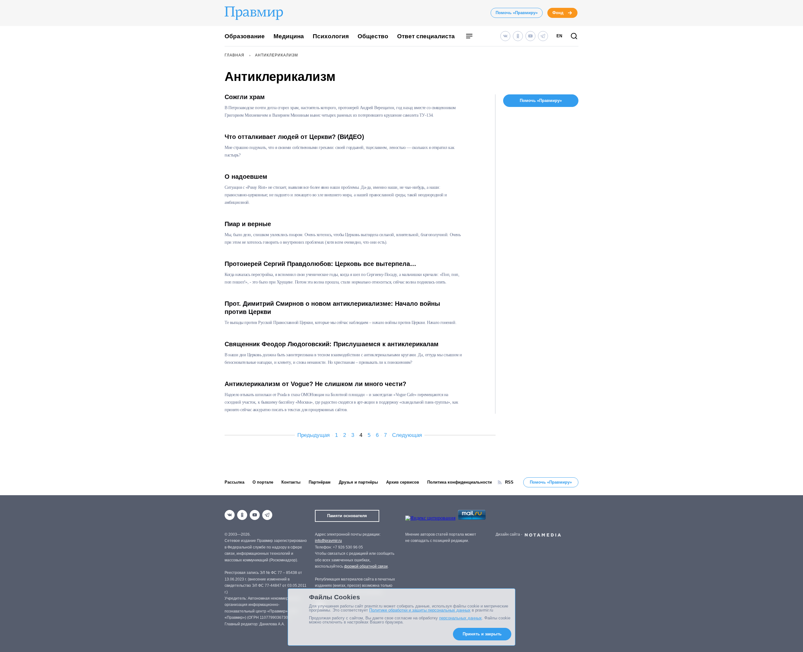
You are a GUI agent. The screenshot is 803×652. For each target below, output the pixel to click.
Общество (373, 36)
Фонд (557, 12)
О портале (263, 482)
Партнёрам (320, 482)
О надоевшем (246, 176)
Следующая (407, 435)
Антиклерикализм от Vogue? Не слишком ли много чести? (315, 383)
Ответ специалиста (426, 36)
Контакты (290, 482)
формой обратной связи (366, 566)
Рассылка (234, 482)
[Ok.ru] (518, 36)
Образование (245, 36)
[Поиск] (574, 36)
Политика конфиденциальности (459, 482)
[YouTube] (530, 36)
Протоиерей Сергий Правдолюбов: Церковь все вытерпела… (320, 263)
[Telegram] (543, 36)
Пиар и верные (248, 223)
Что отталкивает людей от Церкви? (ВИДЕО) (294, 136)
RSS (509, 482)
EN (559, 36)
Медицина (289, 36)
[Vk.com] (505, 36)
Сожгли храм (245, 96)
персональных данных (460, 618)
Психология (331, 36)
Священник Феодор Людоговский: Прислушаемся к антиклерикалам (332, 344)
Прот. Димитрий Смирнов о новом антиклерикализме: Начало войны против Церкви (332, 307)
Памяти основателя (347, 515)
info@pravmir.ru (328, 540)
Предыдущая (313, 435)
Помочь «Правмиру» (517, 12)
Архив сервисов (402, 482)
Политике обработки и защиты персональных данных (420, 610)
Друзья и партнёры (358, 482)
